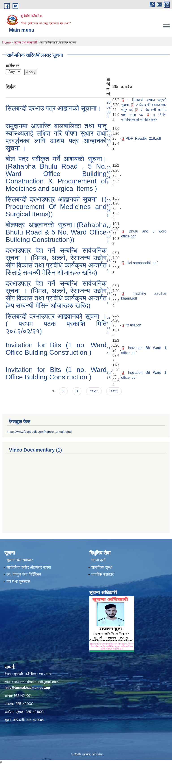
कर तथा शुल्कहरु (18, 581)
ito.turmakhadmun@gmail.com (36, 682)
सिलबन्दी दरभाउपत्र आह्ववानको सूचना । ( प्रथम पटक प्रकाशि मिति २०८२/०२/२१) (56, 324)
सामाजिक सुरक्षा (101, 567)
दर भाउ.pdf (133, 325)
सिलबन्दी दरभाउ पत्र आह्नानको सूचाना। (53, 108)
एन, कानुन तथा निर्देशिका (23, 574)
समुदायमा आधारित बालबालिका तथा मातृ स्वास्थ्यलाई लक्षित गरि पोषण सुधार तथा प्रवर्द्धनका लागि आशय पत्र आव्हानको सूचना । (56, 137)
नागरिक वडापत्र (102, 574)
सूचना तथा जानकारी (25, 42)
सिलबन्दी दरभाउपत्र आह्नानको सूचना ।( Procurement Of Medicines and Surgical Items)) (56, 207)
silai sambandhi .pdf (141, 263)
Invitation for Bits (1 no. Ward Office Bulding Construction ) (56, 348)
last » (114, 391)
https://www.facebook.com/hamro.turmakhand (39, 431)
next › (94, 391)
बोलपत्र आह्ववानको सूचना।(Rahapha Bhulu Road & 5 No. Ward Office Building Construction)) (56, 232)
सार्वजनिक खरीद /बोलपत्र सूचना (28, 567)
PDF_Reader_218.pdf (143, 138)
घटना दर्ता (98, 560)
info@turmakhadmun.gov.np (27, 687)
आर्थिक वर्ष (12, 65)
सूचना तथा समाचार (19, 560)
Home (6, 42)
